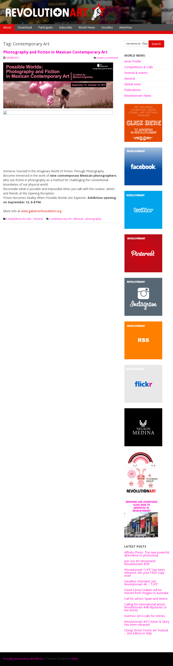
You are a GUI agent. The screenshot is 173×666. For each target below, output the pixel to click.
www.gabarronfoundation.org (41, 211)
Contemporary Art (61, 218)
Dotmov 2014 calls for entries (144, 616)
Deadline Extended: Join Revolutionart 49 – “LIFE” (141, 582)
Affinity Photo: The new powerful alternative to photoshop (146, 553)
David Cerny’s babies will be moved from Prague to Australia (146, 591)
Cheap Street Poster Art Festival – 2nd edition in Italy (146, 631)
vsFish (74, 659)
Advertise (125, 27)
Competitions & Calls (18, 218)
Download (25, 27)
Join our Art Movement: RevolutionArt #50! (140, 562)
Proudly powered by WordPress (23, 659)
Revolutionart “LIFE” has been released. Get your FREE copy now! (144, 573)
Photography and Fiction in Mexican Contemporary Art (55, 51)
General (38, 218)
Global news (132, 84)
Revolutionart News (137, 96)
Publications (132, 90)
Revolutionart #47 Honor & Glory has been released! (146, 623)
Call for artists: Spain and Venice (146, 599)
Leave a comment (107, 58)
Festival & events (136, 73)
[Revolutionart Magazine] (56, 20)
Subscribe (65, 27)
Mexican (78, 218)
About (7, 27)
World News (86, 27)
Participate (45, 27)
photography (93, 218)
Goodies (107, 27)
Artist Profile (132, 61)
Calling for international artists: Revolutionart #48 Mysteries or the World (145, 607)
